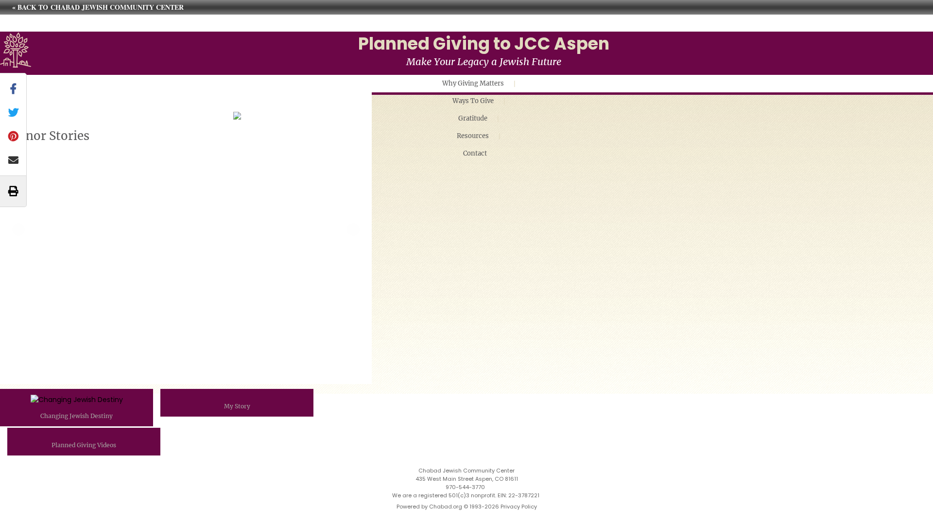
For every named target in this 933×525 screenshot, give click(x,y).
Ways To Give (473, 101)
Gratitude (472, 118)
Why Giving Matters (473, 83)
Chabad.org (445, 506)
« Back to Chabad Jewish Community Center (98, 7)
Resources (473, 136)
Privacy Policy (519, 506)
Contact (475, 153)
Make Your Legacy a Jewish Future (483, 61)
